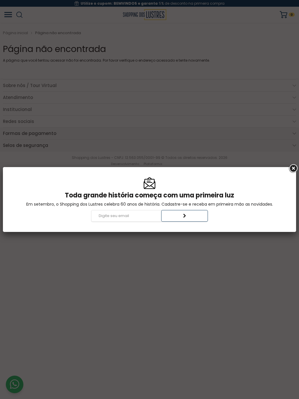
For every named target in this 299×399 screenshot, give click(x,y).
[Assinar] (184, 216)
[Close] (293, 168)
